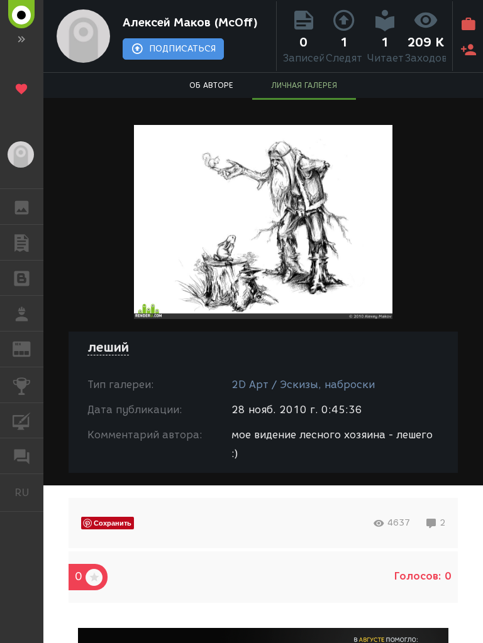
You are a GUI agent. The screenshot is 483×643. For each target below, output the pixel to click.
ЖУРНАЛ (29, 348)
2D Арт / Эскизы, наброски (303, 385)
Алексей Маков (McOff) (190, 23)
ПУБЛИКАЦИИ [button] (21, 242)
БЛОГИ (21, 278)
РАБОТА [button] (21, 313)
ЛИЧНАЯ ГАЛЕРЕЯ (304, 85)
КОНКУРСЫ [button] (21, 385)
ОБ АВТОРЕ (211, 85)
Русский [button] (28, 492)
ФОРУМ (21, 455)
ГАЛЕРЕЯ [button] (21, 206)
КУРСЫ (21, 420)
